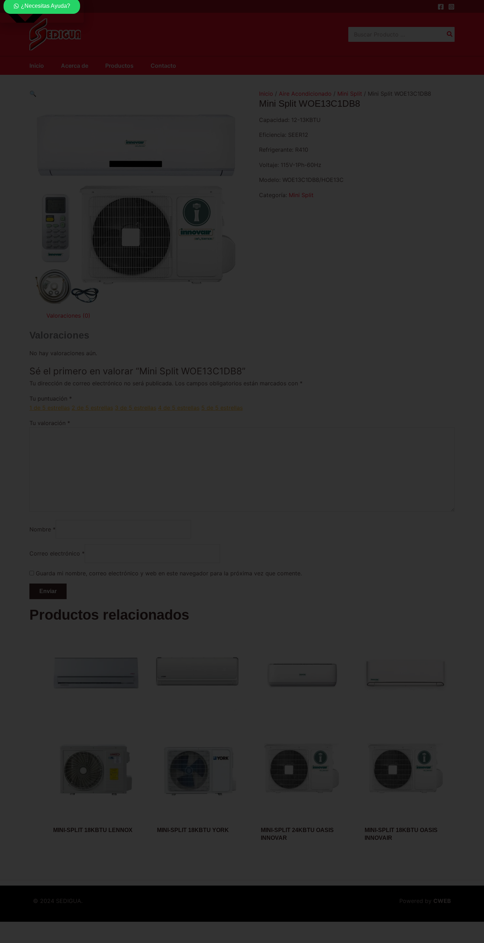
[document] (242, 471)
